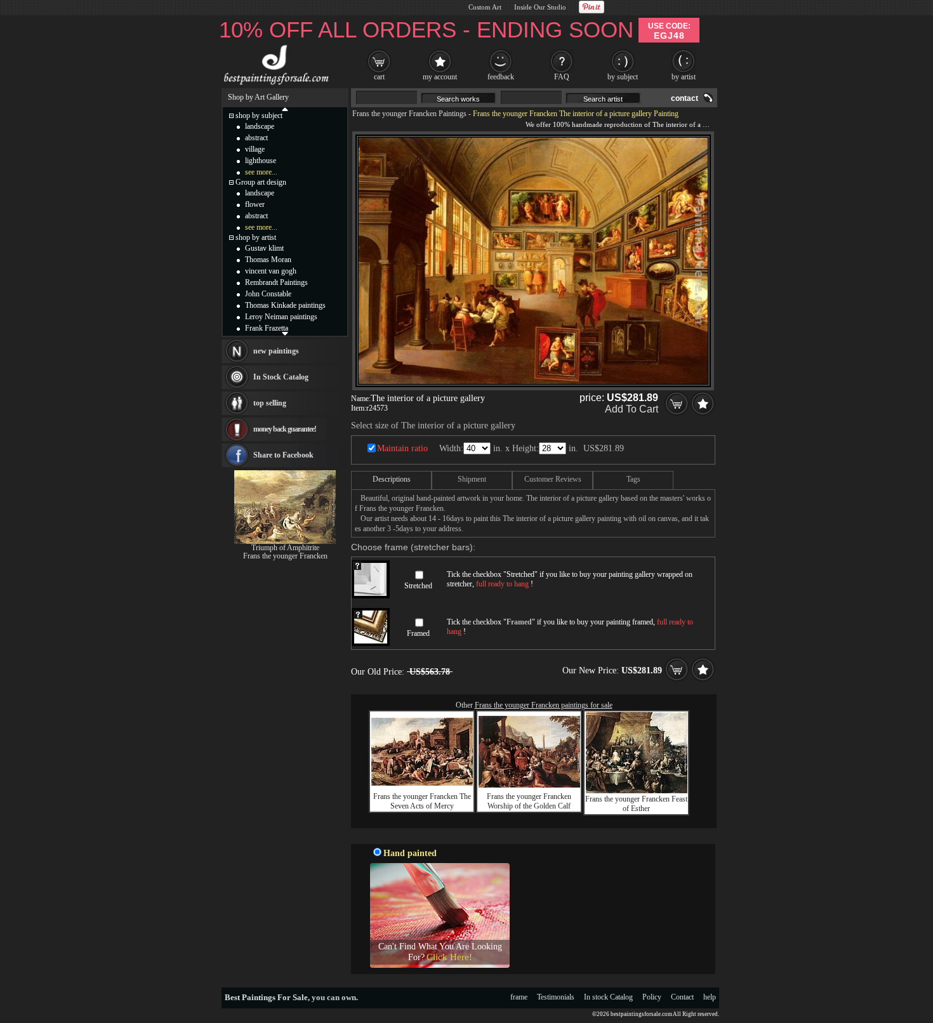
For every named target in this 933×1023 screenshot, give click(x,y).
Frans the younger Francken (285, 555)
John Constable (268, 293)
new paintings (276, 350)
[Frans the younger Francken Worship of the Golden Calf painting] (529, 785)
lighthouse (260, 160)
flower (255, 204)
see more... (261, 172)
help (709, 997)
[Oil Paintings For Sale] (274, 85)
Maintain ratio (402, 448)
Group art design (260, 182)
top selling (269, 403)
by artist (684, 76)
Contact (682, 997)
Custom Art (484, 7)
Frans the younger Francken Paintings (409, 113)
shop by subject (258, 115)
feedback (500, 76)
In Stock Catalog (280, 377)
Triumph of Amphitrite (285, 547)
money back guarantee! (284, 429)
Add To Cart (631, 409)
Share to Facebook (283, 455)
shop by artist (255, 237)
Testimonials (555, 997)
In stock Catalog (608, 997)
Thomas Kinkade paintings (285, 305)
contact (684, 98)
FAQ (561, 76)
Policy (651, 997)
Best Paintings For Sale (266, 997)
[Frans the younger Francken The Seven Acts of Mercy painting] (422, 783)
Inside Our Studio (540, 7)
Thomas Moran (268, 259)
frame (518, 997)
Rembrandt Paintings (276, 282)
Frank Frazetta (266, 328)
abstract (256, 137)
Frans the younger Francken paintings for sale (543, 705)
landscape (259, 126)
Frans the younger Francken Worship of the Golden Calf (529, 801)
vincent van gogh (270, 271)
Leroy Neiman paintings (281, 316)
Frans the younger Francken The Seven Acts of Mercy (422, 801)
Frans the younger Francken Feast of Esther (636, 804)
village (255, 149)
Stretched (418, 585)
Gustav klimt (264, 248)
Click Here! (449, 957)
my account (440, 76)
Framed (418, 633)
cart (379, 76)
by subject (622, 76)
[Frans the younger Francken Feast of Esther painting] (636, 790)
